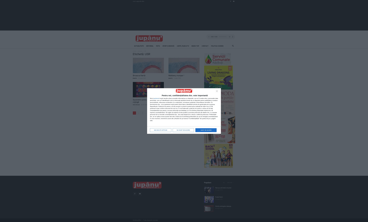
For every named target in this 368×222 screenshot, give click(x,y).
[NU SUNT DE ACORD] (217, 91)
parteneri (156, 98)
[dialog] (184, 111)
